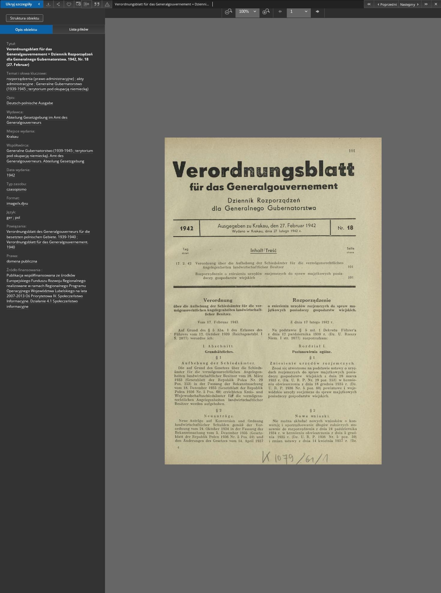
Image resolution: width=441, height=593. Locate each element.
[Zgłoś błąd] (107, 4)
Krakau (12, 136)
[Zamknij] (436, 4)
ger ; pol (13, 217)
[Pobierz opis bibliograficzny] (86, 4)
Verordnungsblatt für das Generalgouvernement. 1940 (47, 244)
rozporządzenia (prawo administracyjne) (40, 78)
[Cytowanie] (97, 4)
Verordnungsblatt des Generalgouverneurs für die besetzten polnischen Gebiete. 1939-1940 (48, 234)
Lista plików (78, 29)
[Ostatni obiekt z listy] (426, 4)
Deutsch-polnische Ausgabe (30, 102)
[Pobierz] (48, 4)
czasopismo (16, 189)
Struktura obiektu (24, 18)
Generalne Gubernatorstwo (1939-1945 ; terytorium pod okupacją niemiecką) (47, 86)
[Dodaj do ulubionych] (69, 4)
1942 (11, 175)
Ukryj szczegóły (19, 4)
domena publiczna (22, 261)
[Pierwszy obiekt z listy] (369, 4)
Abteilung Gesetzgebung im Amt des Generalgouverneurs (37, 120)
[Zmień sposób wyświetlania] (77, 4)
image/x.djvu (17, 203)
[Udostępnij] (58, 4)
